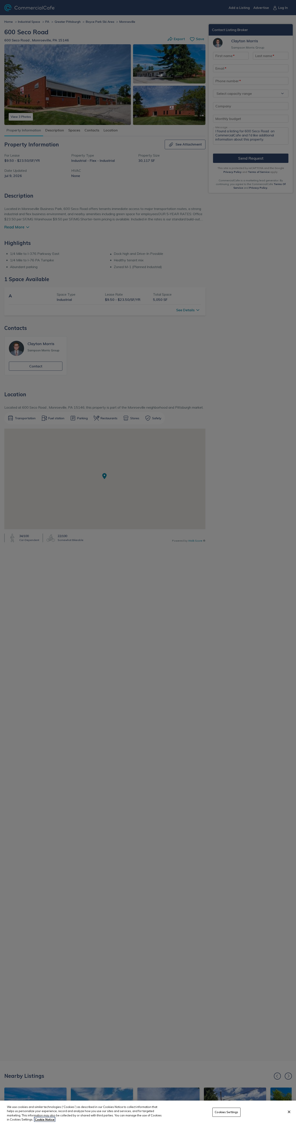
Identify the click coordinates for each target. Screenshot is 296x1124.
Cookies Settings (226, 1112)
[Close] (289, 1112)
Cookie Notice (44, 1119)
